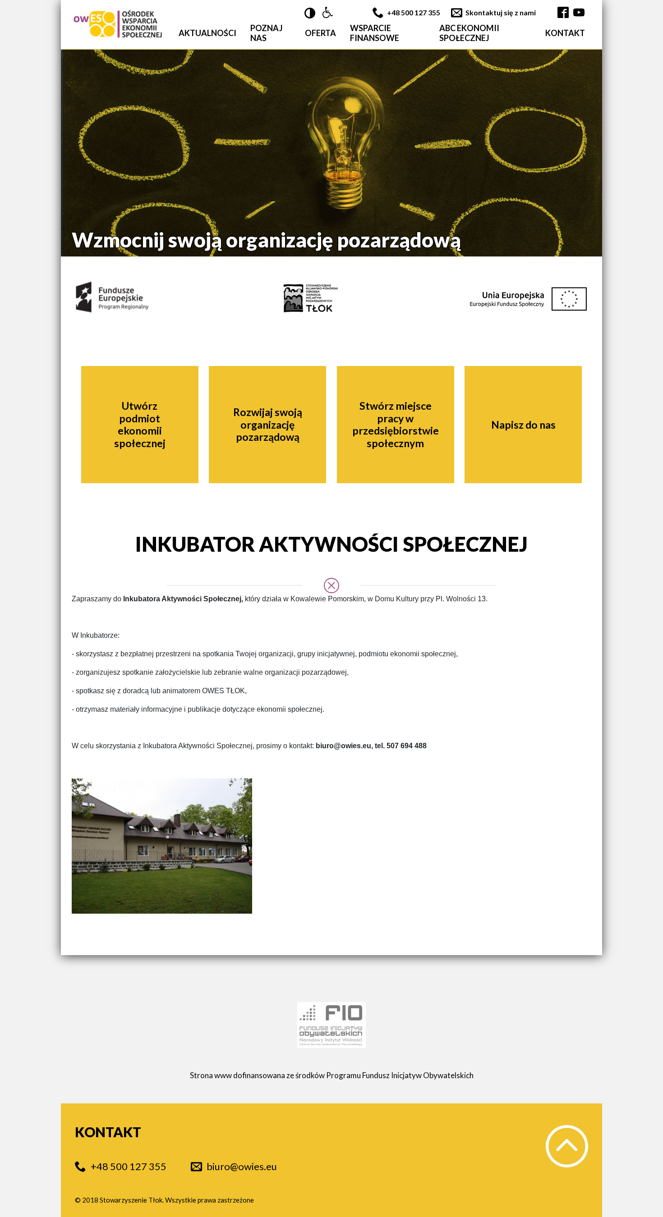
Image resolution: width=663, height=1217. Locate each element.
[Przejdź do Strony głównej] (118, 25)
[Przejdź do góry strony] (567, 1146)
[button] (327, 12)
